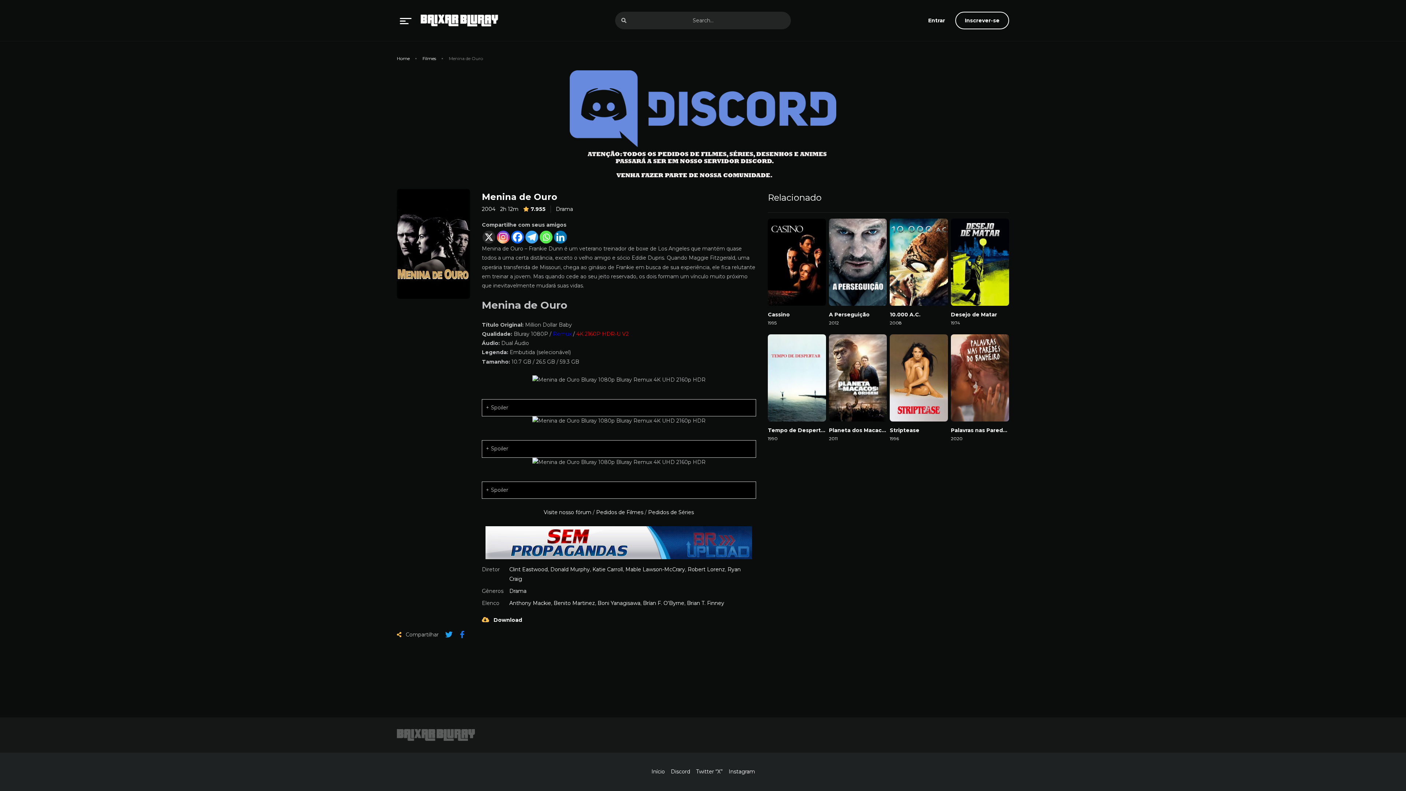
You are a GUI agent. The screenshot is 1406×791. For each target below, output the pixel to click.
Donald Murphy (570, 569)
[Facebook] (517, 237)
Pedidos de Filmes (619, 512)
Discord (680, 771)
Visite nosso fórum (567, 512)
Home (403, 58)
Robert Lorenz (706, 569)
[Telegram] (531, 237)
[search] (624, 20)
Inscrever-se (982, 20)
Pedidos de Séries (671, 512)
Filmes (429, 58)
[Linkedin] (560, 237)
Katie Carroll (607, 569)
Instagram (742, 771)
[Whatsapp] (546, 237)
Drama (564, 209)
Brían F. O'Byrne (663, 603)
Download (507, 620)
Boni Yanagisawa (619, 603)
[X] (489, 237)
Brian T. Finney (705, 603)
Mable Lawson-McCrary (655, 569)
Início (658, 771)
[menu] (405, 20)
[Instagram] (503, 237)
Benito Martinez (574, 603)
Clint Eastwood (528, 569)
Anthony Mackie (530, 603)
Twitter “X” (709, 771)
